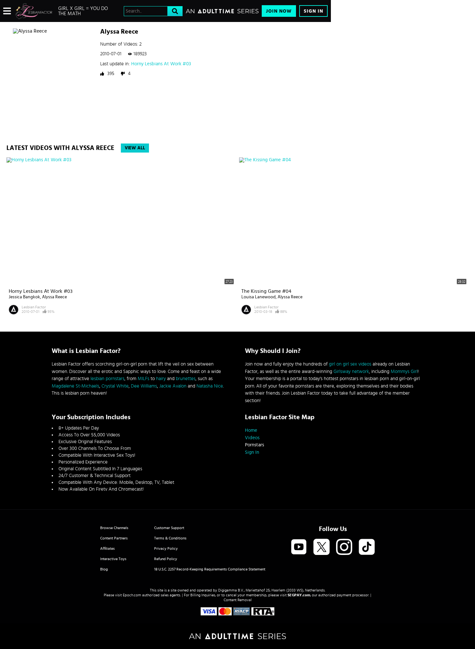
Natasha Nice (209, 386)
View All (135, 148)
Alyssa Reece (54, 297)
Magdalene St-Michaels (75, 386)
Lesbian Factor (34, 307)
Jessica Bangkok (24, 297)
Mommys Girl (404, 371)
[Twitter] (321, 547)
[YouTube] (299, 547)
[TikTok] (367, 547)
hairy (161, 378)
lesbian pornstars (107, 378)
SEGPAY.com (299, 595)
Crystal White (115, 386)
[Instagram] (344, 547)
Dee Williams (144, 386)
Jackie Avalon (172, 386)
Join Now (279, 11)
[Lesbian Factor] (33, 11)
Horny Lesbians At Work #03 (161, 63)
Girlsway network (351, 371)
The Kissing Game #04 (266, 291)
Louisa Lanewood (258, 297)
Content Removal (238, 600)
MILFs (143, 378)
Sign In (313, 11)
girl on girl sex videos (350, 364)
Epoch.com (132, 595)
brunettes (185, 378)
